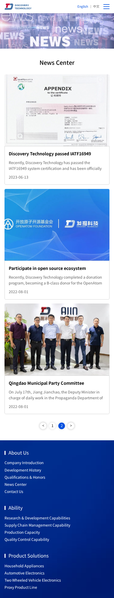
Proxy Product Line (21, 587)
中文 (96, 6)
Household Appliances (24, 565)
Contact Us (14, 491)
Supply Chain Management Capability (37, 525)
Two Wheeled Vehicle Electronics (33, 580)
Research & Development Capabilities (37, 517)
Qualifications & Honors (25, 477)
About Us (18, 452)
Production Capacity (22, 532)
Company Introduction (24, 462)
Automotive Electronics (25, 573)
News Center (16, 484)
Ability (15, 507)
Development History (23, 470)
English (82, 6)
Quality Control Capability (27, 539)
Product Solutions (28, 555)
